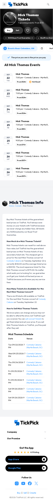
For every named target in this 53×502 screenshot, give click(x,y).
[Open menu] (4, 4)
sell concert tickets (33, 319)
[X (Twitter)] (36, 483)
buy (8, 30)
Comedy (18, 206)
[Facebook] (30, 483)
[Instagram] (17, 483)
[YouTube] (23, 483)
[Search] (47, 4)
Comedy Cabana (14, 261)
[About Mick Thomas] (36, 30)
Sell (25, 492)
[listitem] (26, 78)
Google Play (14, 468)
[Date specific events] (41, 48)
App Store (13, 459)
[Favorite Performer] (27, 30)
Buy (19, 492)
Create (32, 492)
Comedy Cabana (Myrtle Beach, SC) (34, 346)
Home (11, 206)
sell (17, 30)
